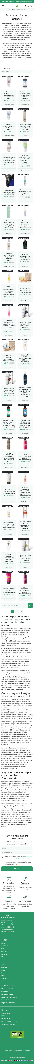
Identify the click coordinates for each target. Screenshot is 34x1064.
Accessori (4, 946)
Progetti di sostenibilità (9, 997)
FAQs (3, 970)
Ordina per (6, 68)
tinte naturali (26, 810)
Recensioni (5, 1000)
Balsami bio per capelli (18, 9)
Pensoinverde (21, 1057)
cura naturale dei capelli (23, 818)
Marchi (3, 943)
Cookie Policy (5, 1013)
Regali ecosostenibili (8, 1003)
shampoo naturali (21, 804)
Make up (4, 954)
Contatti (4, 967)
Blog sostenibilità (7, 989)
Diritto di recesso (7, 1016)
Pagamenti (5, 973)
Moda (3, 957)
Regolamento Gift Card (9, 1021)
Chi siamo (4, 992)
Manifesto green (7, 994)
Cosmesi (4, 951)
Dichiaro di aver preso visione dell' (18, 857)
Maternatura (20, 40)
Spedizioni (4, 978)
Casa (3, 949)
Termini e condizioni (8, 1024)
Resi (2, 976)
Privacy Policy (6, 1019)
